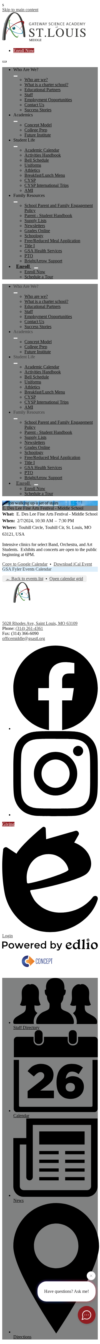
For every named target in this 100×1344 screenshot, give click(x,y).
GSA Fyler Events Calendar (26, 569)
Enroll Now (23, 50)
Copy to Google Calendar (25, 564)
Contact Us (34, 104)
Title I (29, 245)
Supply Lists (35, 220)
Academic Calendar (41, 150)
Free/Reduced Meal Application (52, 240)
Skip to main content (20, 9)
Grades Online (37, 230)
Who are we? (36, 79)
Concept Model (38, 125)
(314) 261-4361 (29, 628)
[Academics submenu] (15, 121)
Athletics (32, 170)
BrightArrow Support (43, 260)
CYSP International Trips (46, 185)
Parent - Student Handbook (48, 215)
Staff (28, 94)
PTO (28, 255)
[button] (15, 293)
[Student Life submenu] (15, 146)
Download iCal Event (73, 564)
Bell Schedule (36, 160)
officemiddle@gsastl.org (23, 638)
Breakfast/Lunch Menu (44, 175)
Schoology (33, 235)
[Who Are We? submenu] (15, 76)
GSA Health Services (43, 250)
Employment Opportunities (48, 99)
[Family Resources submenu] (15, 202)
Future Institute (37, 135)
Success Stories (37, 109)
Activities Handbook (42, 155)
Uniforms (32, 165)
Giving (8, 824)
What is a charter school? (46, 84)
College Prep (35, 130)
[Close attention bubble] (91, 1276)
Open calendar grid (66, 578)
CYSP (30, 180)
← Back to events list (24, 578)
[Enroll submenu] (36, 268)
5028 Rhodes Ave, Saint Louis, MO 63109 (40, 623)
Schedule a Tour (38, 276)
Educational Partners (42, 89)
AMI (28, 190)
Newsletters (34, 225)
